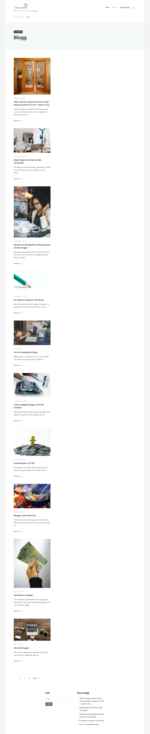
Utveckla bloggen (21, 648)
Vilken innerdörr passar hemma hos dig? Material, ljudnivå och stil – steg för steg (91, 701)
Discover (17, 120)
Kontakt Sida (125, 7)
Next (35, 678)
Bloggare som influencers (25, 515)
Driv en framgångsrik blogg (25, 352)
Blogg (114, 7)
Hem (107, 7)
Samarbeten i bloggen (23, 595)
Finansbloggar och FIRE (24, 463)
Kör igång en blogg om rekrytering (29, 300)
